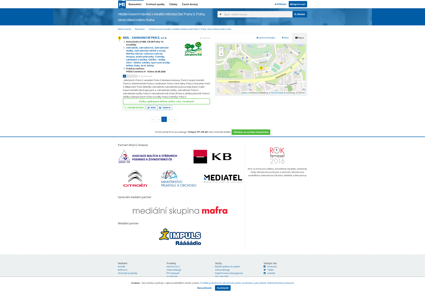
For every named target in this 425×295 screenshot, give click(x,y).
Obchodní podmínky (127, 273)
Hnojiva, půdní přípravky (140, 56)
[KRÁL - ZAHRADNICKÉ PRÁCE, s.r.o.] (261, 69)
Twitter (270, 269)
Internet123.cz (173, 266)
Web (153, 107)
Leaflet (244, 92)
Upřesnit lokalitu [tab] (266, 37)
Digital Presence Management (229, 273)
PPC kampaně (173, 273)
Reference (122, 269)
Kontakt (121, 266)
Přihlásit (282, 4)
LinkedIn (271, 273)
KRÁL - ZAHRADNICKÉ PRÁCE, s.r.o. (145, 37)
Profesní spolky (155, 4)
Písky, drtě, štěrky (144, 65)
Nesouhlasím (204, 287)
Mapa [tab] (301, 37)
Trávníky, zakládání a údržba (145, 58)
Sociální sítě (172, 276)
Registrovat (298, 4)
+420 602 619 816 (134, 107)
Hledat (301, 14)
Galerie (166, 107)
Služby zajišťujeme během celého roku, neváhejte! (166, 101)
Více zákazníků (221, 276)
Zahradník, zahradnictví (139, 47)
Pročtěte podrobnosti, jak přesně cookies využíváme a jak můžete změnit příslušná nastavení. (247, 282)
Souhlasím (223, 287)
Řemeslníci (134, 4)
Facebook (272, 266)
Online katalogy (174, 269)
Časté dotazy (190, 4)
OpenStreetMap (277, 92)
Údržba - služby (156, 59)
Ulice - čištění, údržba (138, 62)
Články (173, 4)
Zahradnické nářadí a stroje (149, 50)
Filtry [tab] (286, 37)
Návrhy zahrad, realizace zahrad (144, 53)
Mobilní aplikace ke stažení (227, 266)
